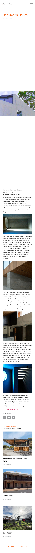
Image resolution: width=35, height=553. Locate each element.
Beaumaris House (12, 409)
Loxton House (8, 496)
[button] (31, 3)
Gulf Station (7, 533)
